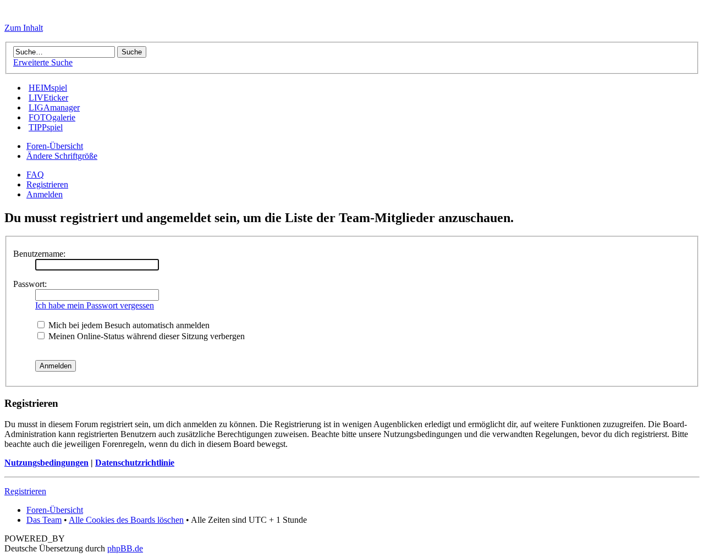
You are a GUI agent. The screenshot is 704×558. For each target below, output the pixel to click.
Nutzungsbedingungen (46, 462)
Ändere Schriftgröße (61, 156)
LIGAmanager (54, 107)
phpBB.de (125, 548)
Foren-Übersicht (54, 146)
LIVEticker (48, 97)
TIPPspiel (46, 127)
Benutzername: (39, 253)
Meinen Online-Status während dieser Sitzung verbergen (145, 336)
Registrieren (47, 184)
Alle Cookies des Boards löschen (126, 519)
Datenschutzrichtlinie (134, 462)
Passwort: (30, 284)
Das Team (44, 519)
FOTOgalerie (52, 117)
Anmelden (44, 194)
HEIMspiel (48, 87)
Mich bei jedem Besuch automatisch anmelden (128, 325)
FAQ (35, 174)
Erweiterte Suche (43, 62)
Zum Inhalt (23, 27)
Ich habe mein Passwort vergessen (94, 305)
